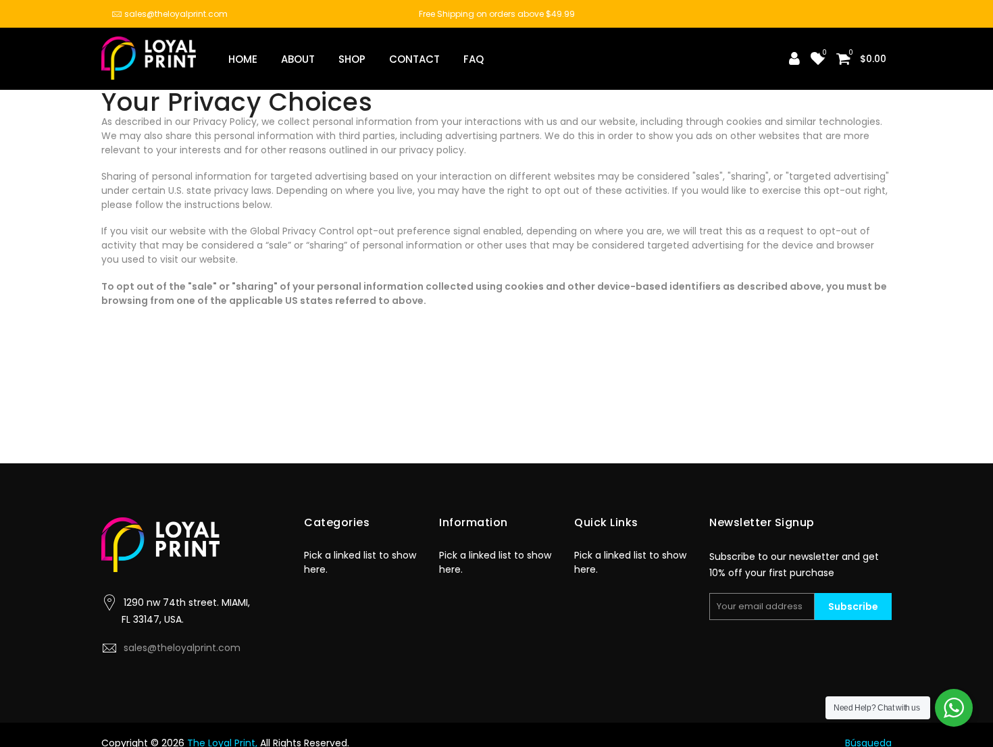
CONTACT (414, 59)
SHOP (351, 59)
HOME (242, 59)
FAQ (473, 59)
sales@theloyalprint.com (176, 14)
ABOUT (298, 59)
